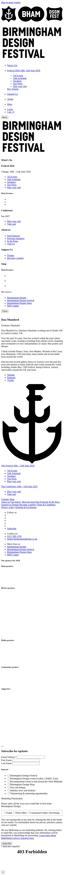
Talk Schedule (19, 78)
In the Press (12, 241)
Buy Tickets (12, 89)
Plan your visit (20, 86)
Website (11, 375)
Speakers (17, 81)
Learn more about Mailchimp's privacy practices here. (28, 836)
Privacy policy (8, 507)
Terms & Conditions (46, 504)
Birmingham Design (16, 297)
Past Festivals (13, 236)
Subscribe (11, 528)
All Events (18, 75)
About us (5, 502)
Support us (6, 504)
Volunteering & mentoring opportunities (28, 793)
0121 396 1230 (14, 536)
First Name (6, 760)
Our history (15, 502)
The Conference (19, 486)
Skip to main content (11, 2)
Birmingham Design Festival (20, 300)
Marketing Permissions (12, 798)
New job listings (17, 787)
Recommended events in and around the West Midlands (36, 781)
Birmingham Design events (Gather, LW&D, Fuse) (34, 778)
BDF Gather (13, 306)
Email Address (9, 757)
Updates (5, 499)
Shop (12, 499)
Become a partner (15, 258)
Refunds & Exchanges (25, 507)
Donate (10, 255)
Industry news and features (22, 790)
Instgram (11, 377)
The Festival (17, 465)
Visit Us (11, 244)
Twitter (10, 380)
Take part (11, 224)
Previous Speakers (15, 238)
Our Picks (17, 83)
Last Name (6, 763)
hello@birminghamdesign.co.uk (22, 539)
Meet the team (28, 502)
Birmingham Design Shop (19, 303)
